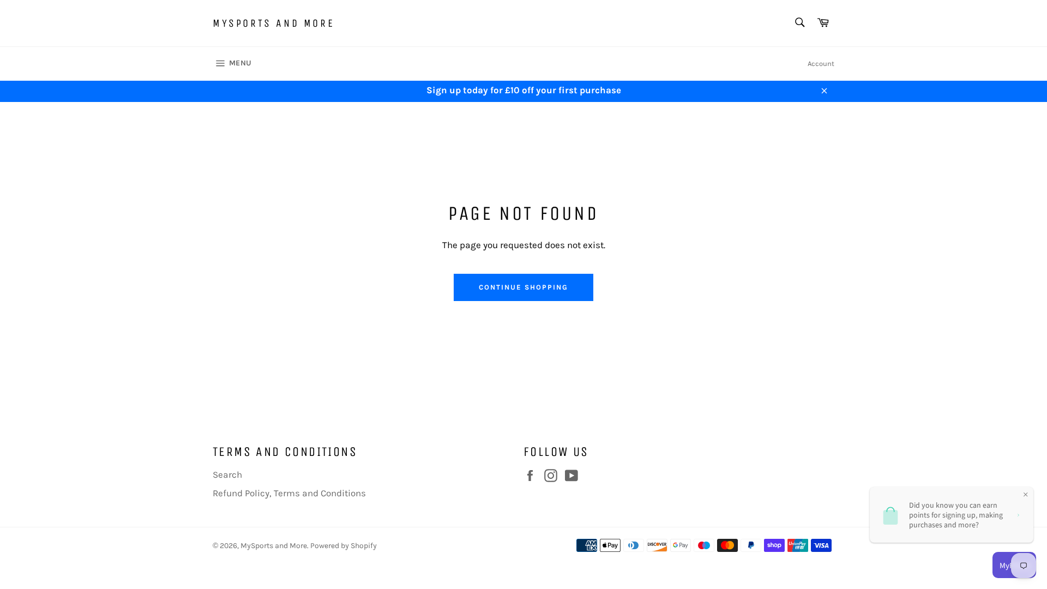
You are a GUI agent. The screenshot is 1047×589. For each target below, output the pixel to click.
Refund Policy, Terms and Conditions (289, 493)
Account (821, 63)
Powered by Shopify (343, 546)
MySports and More (273, 23)
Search (227, 474)
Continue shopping (523, 287)
